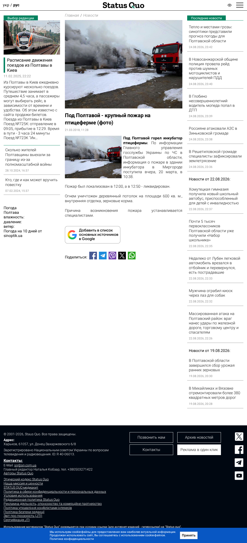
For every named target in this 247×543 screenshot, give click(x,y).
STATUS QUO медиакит (21, 487)
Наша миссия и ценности (23, 483)
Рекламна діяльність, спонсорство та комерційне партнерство (53, 504)
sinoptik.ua (13, 235)
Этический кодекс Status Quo (26, 479)
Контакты (13, 460)
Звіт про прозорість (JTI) (23, 516)
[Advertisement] (123, 279)
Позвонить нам (151, 437)
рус (16, 5)
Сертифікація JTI (17, 520)
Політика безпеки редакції (24, 512)
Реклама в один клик (199, 449)
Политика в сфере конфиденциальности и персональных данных (55, 491)
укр (6, 5)
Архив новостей (199, 437)
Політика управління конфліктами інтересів (38, 508)
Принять (189, 535)
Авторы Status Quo (18, 473)
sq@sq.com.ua (25, 465)
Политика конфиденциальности (72, 539)
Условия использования (23, 495)
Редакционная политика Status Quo (32, 499)
